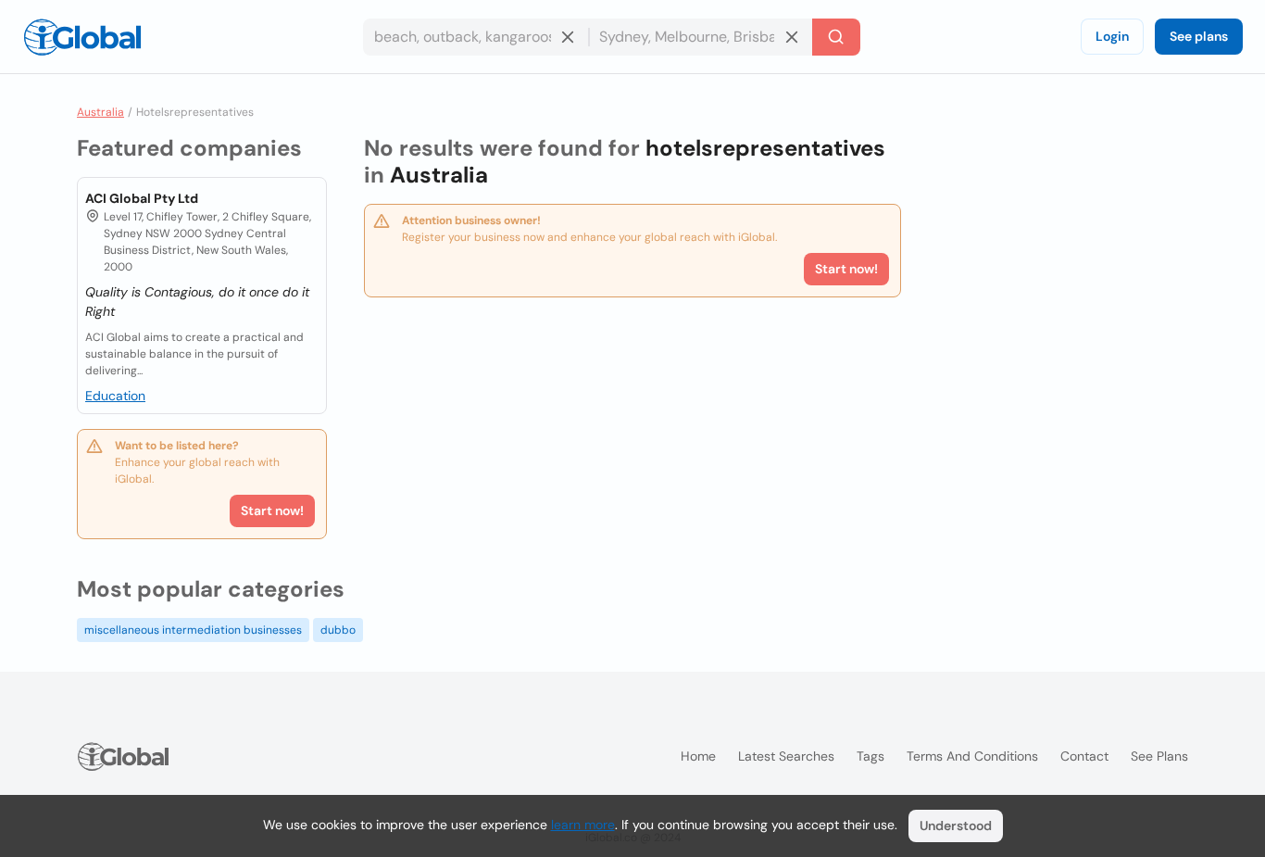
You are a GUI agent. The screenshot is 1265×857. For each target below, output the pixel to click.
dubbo (338, 630)
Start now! (272, 510)
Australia (100, 112)
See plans (1199, 36)
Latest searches (786, 756)
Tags (870, 756)
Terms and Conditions (972, 756)
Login (1112, 36)
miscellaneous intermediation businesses (193, 630)
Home (698, 756)
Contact (1084, 756)
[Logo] (82, 37)
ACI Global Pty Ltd (141, 198)
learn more (583, 824)
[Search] (836, 37)
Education (115, 395)
